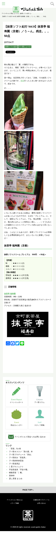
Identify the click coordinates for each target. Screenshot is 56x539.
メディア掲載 (14, 503)
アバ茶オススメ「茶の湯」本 (21, 452)
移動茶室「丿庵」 (16, 473)
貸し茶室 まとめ (15, 478)
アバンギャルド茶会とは (15, 500)
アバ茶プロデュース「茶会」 (21, 454)
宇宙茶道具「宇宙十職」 (19, 470)
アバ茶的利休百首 (16, 461)
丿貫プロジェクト (16, 467)
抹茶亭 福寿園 (10, 294)
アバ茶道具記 (14, 464)
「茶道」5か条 (15, 449)
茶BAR (11, 476)
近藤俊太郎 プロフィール (41, 500)
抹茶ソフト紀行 (11, 47)
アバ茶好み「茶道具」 (18, 457)
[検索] (52, 4)
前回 (22, 81)
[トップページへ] (28, 515)
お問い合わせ (41, 503)
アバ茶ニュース (25, 47)
